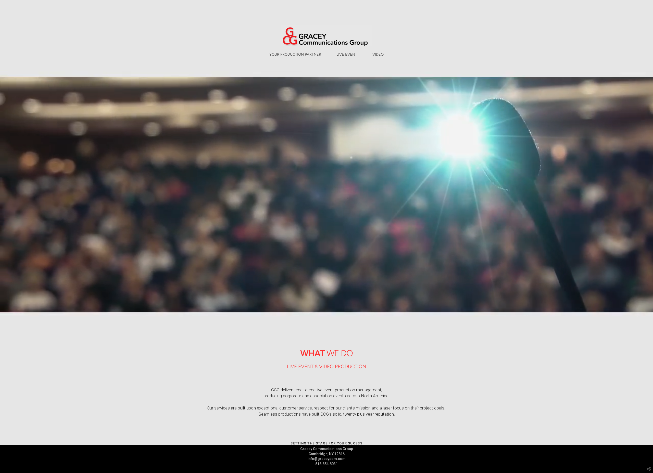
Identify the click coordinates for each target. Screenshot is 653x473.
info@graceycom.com (327, 459)
